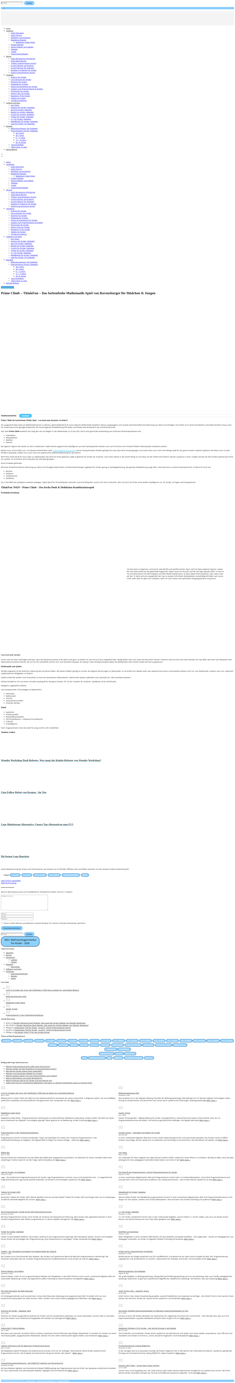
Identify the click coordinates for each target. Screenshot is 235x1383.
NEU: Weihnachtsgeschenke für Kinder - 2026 (20, 941)
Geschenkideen (17, 145)
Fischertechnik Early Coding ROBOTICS (134, 1346)
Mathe (85, 875)
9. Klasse (94, 1041)
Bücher (8, 56)
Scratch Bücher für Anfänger (22, 68)
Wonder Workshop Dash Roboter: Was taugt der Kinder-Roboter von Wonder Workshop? (49, 1023)
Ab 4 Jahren (132, 1041)
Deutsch (94, 1045)
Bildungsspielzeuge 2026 (16, 996)
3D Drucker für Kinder (20, 91)
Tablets (14, 962)
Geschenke (15, 967)
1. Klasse (6, 1041)
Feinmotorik (117, 1045)
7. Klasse (72, 1041)
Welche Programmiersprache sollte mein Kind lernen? (28, 1066)
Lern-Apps (15, 105)
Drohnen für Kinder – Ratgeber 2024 (16, 1311)
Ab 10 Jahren (39, 875)
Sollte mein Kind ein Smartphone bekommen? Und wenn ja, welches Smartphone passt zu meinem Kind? (49, 1083)
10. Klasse (106, 1041)
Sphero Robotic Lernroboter (22, 47)
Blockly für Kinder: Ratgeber (22, 112)
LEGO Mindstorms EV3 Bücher (23, 58)
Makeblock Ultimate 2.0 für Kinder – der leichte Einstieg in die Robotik (147, 1328)
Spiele (13, 51)
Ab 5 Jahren (146, 1041)
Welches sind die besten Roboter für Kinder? (24, 1073)
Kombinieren (124, 1049)
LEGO (84, 1058)
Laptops (14, 960)
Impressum (30, 1381)
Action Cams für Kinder (20, 93)
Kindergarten (180, 1045)
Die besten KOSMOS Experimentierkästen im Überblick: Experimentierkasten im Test (153, 1311)
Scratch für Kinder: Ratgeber (22, 114)
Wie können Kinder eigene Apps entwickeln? (24, 1071)
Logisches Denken (70, 875)
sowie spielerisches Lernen (64, 450)
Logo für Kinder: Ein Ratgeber (23, 124)
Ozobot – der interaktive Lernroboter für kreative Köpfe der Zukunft (28, 1251)
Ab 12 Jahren (213, 1041)
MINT (109, 1058)
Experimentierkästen (19, 54)
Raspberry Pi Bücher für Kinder (23, 70)
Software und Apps (13, 103)
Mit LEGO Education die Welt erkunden (17, 1291)
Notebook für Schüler (19, 84)
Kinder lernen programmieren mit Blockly (136, 1251)
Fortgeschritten (133, 1045)
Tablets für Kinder (18, 98)
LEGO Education (17, 33)
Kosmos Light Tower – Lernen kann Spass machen (139, 1365)
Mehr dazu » (76, 1100)
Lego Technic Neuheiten (11, 880)
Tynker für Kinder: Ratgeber (22, 117)
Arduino (73, 1045)
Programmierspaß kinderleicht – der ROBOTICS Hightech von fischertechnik (32, 1363)
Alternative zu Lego (19, 147)
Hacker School (11, 1009)
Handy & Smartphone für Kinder (24, 86)
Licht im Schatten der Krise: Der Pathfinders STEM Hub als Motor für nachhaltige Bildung (42, 990)
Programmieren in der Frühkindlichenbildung (24, 1015)
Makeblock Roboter (18, 40)
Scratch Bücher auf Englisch (22, 65)
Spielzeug (9, 31)
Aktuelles (9, 953)
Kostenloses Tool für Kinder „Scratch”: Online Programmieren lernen (43, 1028)
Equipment (10, 957)
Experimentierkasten (19, 974)
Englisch (105, 1045)
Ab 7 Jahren (172, 1041)
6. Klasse (26, 875)
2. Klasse (17, 1041)
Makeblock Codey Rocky (25, 42)
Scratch (149, 1058)
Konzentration (106, 1053)
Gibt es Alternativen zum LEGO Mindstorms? (24, 1078)
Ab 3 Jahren (119, 1041)
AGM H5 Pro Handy (9, 883)
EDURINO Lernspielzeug (20, 38)
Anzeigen (25, 415)
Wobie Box (5, 1152)
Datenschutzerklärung (46, 1381)
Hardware (9, 75)
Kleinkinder (111, 1049)
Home (8, 28)
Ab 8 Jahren (54, 875)
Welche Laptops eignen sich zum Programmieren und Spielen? (31, 1076)
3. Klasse (28, 1041)
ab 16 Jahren (21, 142)
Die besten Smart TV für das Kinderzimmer (32, 1032)
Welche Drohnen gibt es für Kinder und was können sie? (29, 1080)
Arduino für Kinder (18, 77)
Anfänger (63, 1045)
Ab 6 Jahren (159, 1041)
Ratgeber (9, 126)
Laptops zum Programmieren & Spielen (27, 89)
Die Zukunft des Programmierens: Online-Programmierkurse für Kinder (148, 1172)
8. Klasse (83, 1041)
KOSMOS (119, 1053)
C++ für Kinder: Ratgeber (21, 119)
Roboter (14, 49)
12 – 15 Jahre (21, 140)
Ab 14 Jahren (227, 1041)
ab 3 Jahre (20, 133)
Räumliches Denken (133, 1058)
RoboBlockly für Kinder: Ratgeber (24, 121)
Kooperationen (63, 1381)
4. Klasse (39, 1041)
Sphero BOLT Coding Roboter (13, 1328)
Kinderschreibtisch (19, 100)
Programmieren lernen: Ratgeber (24, 131)
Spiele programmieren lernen (23, 72)
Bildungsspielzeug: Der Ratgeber (24, 128)
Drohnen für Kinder (19, 82)
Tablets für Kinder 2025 (10, 1192)
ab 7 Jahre (20, 135)
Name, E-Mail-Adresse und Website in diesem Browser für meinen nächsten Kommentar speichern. (45, 923)
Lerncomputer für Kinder (21, 79)
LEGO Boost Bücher (19, 61)
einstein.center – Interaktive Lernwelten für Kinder (139, 1133)
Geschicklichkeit (163, 1045)
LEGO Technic (16, 35)
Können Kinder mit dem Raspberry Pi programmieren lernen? (31, 1069)
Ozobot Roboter (17, 45)
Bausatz (83, 1045)
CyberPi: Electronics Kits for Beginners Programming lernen (25, 1346)
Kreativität (130, 1053)
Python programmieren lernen (23, 63)
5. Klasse (15, 875)
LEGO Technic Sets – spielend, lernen (134, 1291)
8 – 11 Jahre (20, 138)
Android (52, 1045)
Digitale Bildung (11, 149)
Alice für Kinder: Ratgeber (21, 110)
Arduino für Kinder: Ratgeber (23, 107)
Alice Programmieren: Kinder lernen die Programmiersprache (26, 1212)
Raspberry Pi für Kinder (20, 96)
